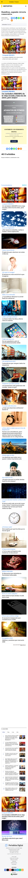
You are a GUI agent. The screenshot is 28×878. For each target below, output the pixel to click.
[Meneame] (23, 18)
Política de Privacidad (14, 858)
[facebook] (5, 870)
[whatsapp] (20, 870)
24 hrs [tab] (3, 732)
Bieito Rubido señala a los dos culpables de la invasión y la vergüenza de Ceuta (11, 789)
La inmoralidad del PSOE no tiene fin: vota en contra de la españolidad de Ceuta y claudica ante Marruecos (11, 744)
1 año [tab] (17, 732)
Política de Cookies (14, 859)
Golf (11, 119)
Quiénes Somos (14, 862)
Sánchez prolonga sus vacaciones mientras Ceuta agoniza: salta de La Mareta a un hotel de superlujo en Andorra (11, 773)
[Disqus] (14, 666)
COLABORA (14, 141)
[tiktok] (13, 870)
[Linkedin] (16, 18)
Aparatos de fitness (8, 118)
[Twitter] (14, 18)
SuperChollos (20, 116)
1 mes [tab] (13, 732)
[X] (8, 870)
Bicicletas (7, 119)
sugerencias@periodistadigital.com (14, 853)
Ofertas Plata (20, 119)
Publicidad (14, 861)
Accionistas (14, 864)
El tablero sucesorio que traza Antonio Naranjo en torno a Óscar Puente (11, 754)
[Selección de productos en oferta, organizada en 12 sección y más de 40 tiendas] (14, 103)
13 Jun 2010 (3, 19)
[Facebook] (12, 18)
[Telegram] (21, 18)
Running (10, 121)
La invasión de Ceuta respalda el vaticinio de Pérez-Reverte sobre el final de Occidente (12, 749)
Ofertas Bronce (20, 121)
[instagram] (15, 870)
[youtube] (10, 870)
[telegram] (17, 870)
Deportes (7, 6)
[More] (12, 20)
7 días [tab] (8, 732)
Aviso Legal (14, 856)
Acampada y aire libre (8, 116)
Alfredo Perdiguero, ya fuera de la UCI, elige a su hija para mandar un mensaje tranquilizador (11, 767)
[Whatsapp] (19, 18)
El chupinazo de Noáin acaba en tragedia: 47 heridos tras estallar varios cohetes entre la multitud (12, 783)
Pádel (6, 121)
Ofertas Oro (19, 117)
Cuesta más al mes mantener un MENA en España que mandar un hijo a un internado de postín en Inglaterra (11, 778)
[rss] (22, 870)
